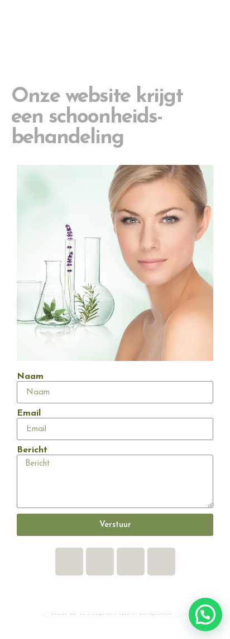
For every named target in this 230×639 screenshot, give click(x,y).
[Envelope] (100, 561)
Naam (30, 376)
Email (29, 413)
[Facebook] (69, 561)
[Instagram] (131, 561)
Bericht (32, 450)
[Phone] (161, 561)
